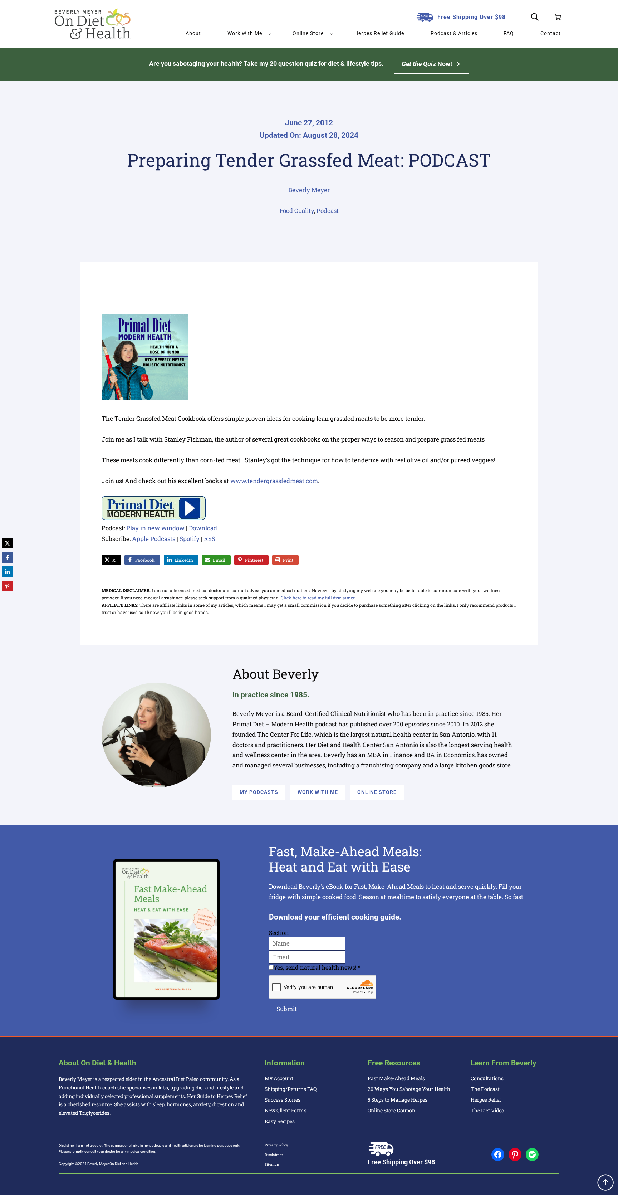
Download (203, 528)
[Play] (154, 517)
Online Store (377, 792)
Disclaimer (274, 1154)
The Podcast (485, 1089)
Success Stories (282, 1099)
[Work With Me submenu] (269, 33)
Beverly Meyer (309, 190)
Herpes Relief (486, 1099)
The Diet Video (487, 1110)
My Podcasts (259, 792)
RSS (209, 539)
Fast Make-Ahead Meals (396, 1078)
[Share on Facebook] (7, 557)
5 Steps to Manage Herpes (397, 1099)
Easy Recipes (280, 1121)
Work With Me (318, 792)
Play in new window (155, 528)
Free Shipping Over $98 (471, 17)
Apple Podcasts (153, 539)
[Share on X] (7, 543)
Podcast (328, 210)
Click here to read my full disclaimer (317, 597)
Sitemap (272, 1164)
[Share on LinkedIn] (7, 571)
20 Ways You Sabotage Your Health (409, 1089)
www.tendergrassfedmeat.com (274, 481)
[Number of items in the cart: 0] (558, 17)
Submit (286, 1009)
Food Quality (297, 210)
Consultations (487, 1078)
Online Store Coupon (391, 1110)
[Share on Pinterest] (7, 586)
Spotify (190, 539)
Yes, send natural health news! (317, 967)
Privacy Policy (276, 1145)
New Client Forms (285, 1110)
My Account (279, 1078)
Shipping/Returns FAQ (291, 1089)
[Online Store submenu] (331, 33)
